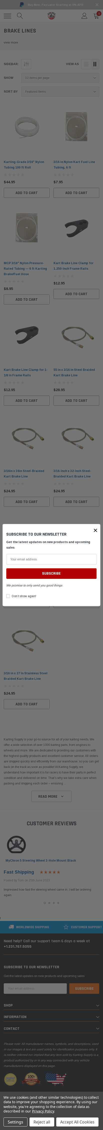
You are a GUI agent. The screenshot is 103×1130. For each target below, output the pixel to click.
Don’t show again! (24, 596)
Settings (15, 1122)
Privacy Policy (43, 1111)
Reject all (42, 1122)
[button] (95, 530)
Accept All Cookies (77, 1122)
